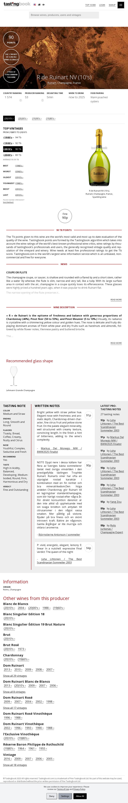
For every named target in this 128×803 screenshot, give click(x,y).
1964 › (22, 748)
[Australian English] (39, 5)
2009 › (29, 669)
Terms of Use (63, 789)
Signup (112, 5)
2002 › (39, 701)
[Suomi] (44, 5)
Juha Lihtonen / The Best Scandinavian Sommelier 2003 (112, 425)
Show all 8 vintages (14, 692)
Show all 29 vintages (15, 676)
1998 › (50, 701)
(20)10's (7, 149)
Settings (65, 796)
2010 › (18, 669)
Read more (116, 299)
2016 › (8, 758)
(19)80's (7, 137)
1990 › (39, 728)
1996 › (8, 717)
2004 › (22, 608)
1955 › (43, 748)
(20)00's (7, 155)
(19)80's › (50, 118)
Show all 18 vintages (15, 765)
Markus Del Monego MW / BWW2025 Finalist (112, 440)
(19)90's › (36, 118)
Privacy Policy (79, 789)
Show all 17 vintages (15, 708)
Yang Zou (115, 501)
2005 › (50, 758)
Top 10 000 (90, 5)
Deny (51, 796)
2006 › (53, 685)
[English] (35, 5)
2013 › (8, 669)
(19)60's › (58, 608)
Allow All (80, 796)
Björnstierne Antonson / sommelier (59, 534)
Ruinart (51, 83)
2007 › (50, 669)
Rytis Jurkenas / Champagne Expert (112, 529)
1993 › (29, 728)
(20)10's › (9, 118)
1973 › (22, 649)
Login (102, 5)
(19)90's (7, 143)
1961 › (32, 748)
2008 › (39, 669)
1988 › (46, 608)
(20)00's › (22, 118)
